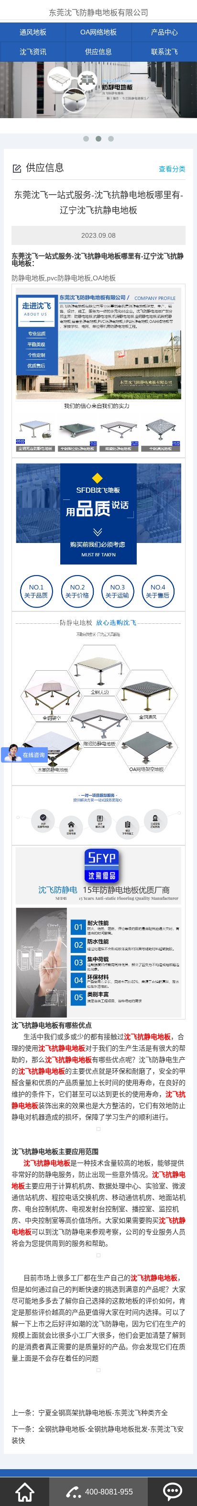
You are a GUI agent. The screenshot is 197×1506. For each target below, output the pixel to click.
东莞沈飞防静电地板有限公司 (98, 13)
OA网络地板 (98, 32)
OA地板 (104, 278)
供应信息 (98, 51)
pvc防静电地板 (69, 278)
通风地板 (33, 32)
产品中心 (164, 32)
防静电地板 (28, 278)
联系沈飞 (164, 51)
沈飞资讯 (33, 51)
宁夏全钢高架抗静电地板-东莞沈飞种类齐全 (103, 1413)
